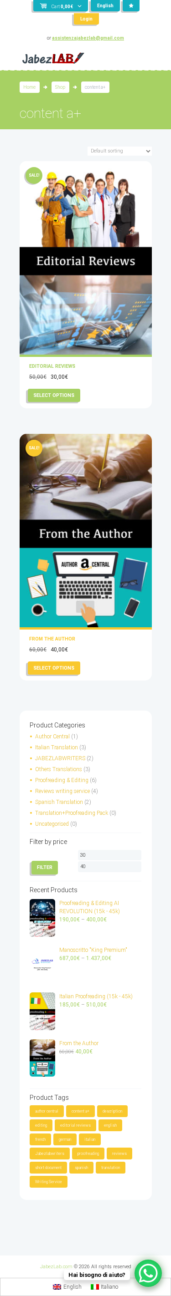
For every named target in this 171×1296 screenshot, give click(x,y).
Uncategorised (52, 824)
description (112, 1111)
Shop (60, 87)
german (65, 1139)
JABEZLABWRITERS (60, 758)
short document (48, 1167)
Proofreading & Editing (61, 780)
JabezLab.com (56, 1267)
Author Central (52, 736)
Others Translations (58, 769)
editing (41, 1125)
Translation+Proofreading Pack (71, 813)
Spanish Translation (59, 802)
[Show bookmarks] (131, 5)
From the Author (52, 639)
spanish (81, 1167)
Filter (44, 867)
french (40, 1139)
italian (89, 1139)
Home (29, 87)
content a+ (80, 1111)
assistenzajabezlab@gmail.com (88, 38)
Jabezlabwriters (49, 1153)
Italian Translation (56, 747)
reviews (119, 1153)
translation (110, 1167)
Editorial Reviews (52, 366)
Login (86, 18)
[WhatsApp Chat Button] (148, 1273)
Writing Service (48, 1181)
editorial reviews (75, 1125)
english (110, 1125)
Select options (53, 395)
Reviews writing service (62, 791)
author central (46, 1111)
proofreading (88, 1153)
